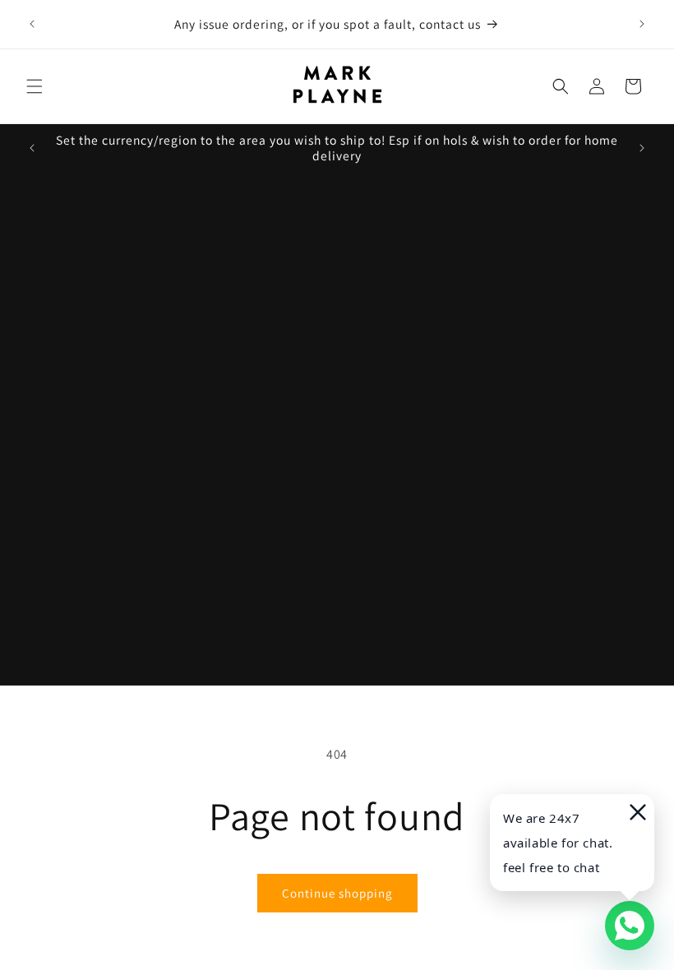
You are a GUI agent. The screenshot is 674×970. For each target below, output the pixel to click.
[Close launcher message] (636, 812)
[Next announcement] (642, 24)
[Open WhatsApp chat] (629, 925)
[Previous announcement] (32, 24)
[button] (34, 86)
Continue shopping (337, 893)
